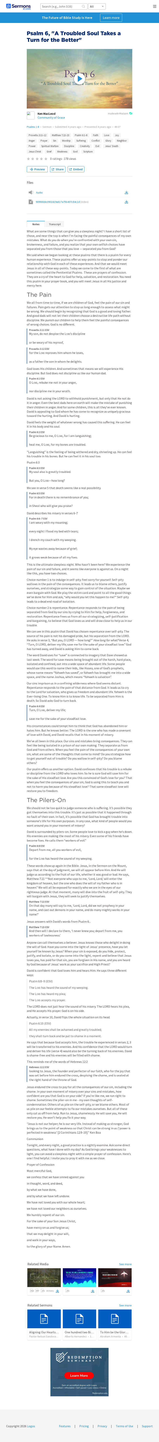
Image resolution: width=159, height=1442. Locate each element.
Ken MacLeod (46, 114)
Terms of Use (124, 1426)
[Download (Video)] (127, 202)
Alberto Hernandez (76, 1336)
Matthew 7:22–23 (60, 135)
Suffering (81, 140)
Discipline (69, 146)
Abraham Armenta (110, 1336)
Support (147, 1426)
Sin (54, 140)
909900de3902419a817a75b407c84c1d (62, 202)
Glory (108, 140)
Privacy (102, 1426)
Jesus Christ (35, 151)
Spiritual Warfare (49, 146)
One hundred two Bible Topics (84, 1332)
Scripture (87, 151)
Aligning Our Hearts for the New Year (53, 1332)
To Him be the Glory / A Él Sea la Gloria (125, 1332)
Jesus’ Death (111, 146)
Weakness (62, 151)
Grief (49, 151)
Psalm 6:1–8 (81, 135)
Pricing (84, 1426)
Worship (66, 140)
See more (125, 1264)
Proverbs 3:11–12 (37, 135)
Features (65, 1426)
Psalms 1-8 (33, 127)
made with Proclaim (118, 113)
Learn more (111, 17)
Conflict (96, 140)
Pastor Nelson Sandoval (43, 1336)
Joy (117, 135)
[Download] (57, 1291)
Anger (32, 140)
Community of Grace (51, 117)
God (75, 151)
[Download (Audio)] (127, 192)
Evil (97, 146)
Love (106, 135)
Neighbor (122, 140)
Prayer (44, 140)
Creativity (85, 146)
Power (32, 146)
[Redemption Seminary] (79, 1372)
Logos (30, 1426)
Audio (39, 192)
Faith (95, 135)
